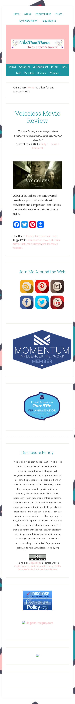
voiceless (18, 247)
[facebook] (26, 309)
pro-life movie (50, 244)
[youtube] (57, 309)
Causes (30, 236)
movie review (34, 244)
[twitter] (42, 309)
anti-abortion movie (39, 240)
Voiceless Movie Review (37, 116)
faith (23, 244)
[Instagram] (57, 293)
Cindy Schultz (35, 563)
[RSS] (26, 293)
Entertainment (43, 236)
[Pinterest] (42, 293)
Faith (54, 236)
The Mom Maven (37, 44)
